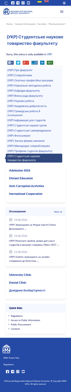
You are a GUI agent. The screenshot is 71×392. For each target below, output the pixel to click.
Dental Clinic (17, 282)
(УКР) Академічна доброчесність (27, 106)
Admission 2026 (19, 170)
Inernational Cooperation (25, 194)
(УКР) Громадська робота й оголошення (23, 113)
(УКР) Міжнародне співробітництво (28, 146)
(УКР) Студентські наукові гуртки (27, 125)
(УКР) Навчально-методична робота (29, 85)
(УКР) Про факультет (19, 70)
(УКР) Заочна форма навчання (26, 141)
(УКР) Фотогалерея (18, 135)
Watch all (58, 211)
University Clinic (20, 275)
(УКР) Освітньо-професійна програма (30, 80)
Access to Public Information (25, 320)
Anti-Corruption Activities (26, 186)
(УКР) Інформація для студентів (26, 120)
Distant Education (21, 178)
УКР (49, 54)
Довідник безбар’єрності (27, 290)
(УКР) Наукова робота (20, 101)
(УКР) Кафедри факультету (23, 90)
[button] (5, 3)
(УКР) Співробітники (19, 75)
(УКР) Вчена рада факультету (25, 96)
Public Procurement (21, 324)
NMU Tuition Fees (11, 357)
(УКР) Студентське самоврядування (29, 130)
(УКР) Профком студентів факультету (29, 151)
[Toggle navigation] (62, 12)
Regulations (17, 315)
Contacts (15, 328)
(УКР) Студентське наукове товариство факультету (23, 158)
